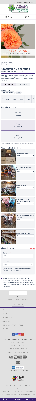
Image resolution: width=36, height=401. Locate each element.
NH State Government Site (26, 391)
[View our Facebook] (13, 335)
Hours (31, 399)
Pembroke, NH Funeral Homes (13, 385)
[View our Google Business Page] (16, 335)
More (3, 80)
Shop (10, 17)
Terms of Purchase (18, 394)
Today (18, 92)
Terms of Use (30, 394)
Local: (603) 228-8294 (18, 348)
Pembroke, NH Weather (8, 391)
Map (18, 399)
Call (6, 399)
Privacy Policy (6, 394)
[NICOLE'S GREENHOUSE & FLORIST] (18, 12)
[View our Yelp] (22, 335)
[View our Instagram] (19, 335)
